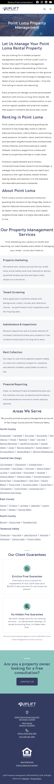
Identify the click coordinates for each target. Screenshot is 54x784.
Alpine (3, 505)
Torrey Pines (20, 488)
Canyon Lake (18, 539)
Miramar (41, 472)
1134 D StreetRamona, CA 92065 (27, 724)
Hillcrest (29, 468)
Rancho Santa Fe (25, 447)
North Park (5, 480)
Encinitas (29, 435)
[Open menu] (50, 9)
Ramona (23, 439)
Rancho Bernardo (8, 443)
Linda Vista (15, 472)
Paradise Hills (30, 522)
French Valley (34, 539)
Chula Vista (14, 522)
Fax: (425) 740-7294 (27, 737)
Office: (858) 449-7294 (27, 733)
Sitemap (25, 778)
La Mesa (24, 505)
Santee (12, 509)
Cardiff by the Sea (29, 443)
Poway (13, 439)
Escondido (42, 435)
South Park (46, 484)
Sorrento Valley (30, 484)
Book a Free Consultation (20, 2)
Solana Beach (23, 451)
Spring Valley (24, 509)
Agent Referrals (27, 762)
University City (36, 488)
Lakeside (35, 505)
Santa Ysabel (42, 447)
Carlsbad (17, 435)
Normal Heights (42, 476)
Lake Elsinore (30, 535)
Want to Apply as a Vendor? (27, 765)
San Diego (17, 468)
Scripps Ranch (7, 451)
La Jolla (3, 472)
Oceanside (5, 435)
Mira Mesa (29, 472)
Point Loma (14, 484)
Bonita (3, 522)
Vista (32, 439)
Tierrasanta (6, 488)
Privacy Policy (36, 778)
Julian (11, 447)
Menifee (44, 535)
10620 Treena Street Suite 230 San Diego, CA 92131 (27, 718)
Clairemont (20, 464)
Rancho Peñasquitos (43, 451)
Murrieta (16, 535)
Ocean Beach (20, 480)
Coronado (5, 468)
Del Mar (41, 439)
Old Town (34, 480)
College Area (35, 464)
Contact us (27, 681)
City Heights (6, 464)
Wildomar (5, 539)
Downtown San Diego (10, 492)
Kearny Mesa (43, 468)
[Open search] (44, 9)
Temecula (5, 535)
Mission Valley (24, 476)
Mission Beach (7, 476)
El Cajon (13, 505)
